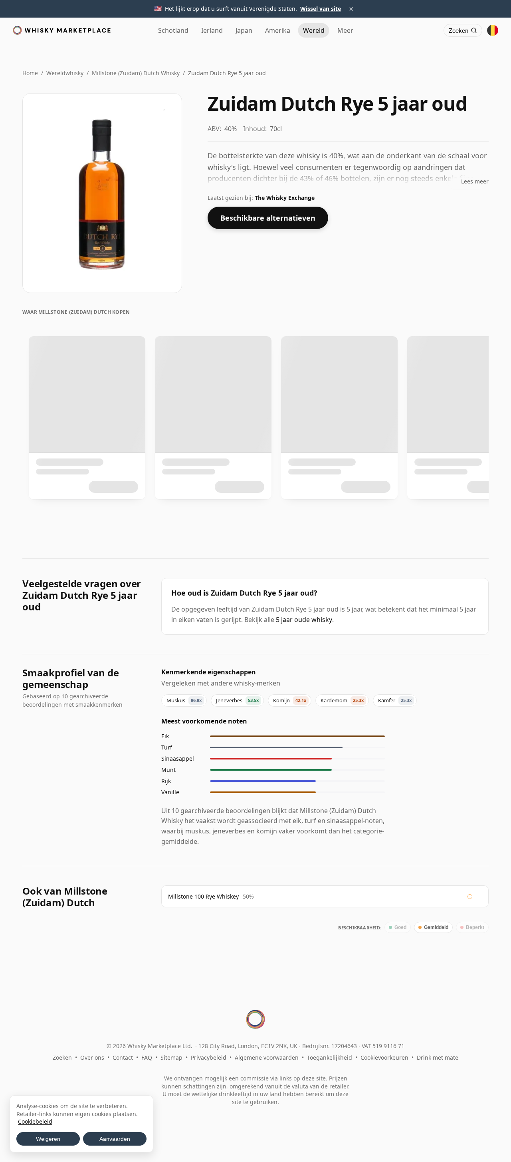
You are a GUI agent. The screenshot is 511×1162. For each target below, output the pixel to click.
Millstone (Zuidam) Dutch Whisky (136, 73)
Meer (345, 30)
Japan (244, 30)
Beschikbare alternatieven (267, 218)
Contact (123, 1057)
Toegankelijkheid (329, 1057)
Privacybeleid (208, 1057)
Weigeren (48, 1139)
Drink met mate (437, 1057)
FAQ (146, 1057)
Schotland (173, 30)
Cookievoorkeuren (384, 1057)
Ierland (212, 30)
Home (30, 73)
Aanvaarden (114, 1139)
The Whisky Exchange (285, 197)
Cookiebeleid (35, 1121)
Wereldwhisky (64, 73)
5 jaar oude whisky (304, 619)
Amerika (277, 30)
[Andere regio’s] (492, 30)
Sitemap (171, 1057)
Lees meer (475, 181)
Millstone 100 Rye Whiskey (203, 896)
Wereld (314, 30)
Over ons (92, 1057)
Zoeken (62, 1057)
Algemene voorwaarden (267, 1057)
